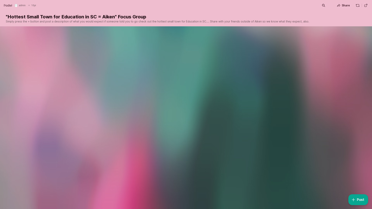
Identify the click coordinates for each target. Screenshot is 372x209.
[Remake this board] (358, 5)
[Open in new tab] (366, 5)
